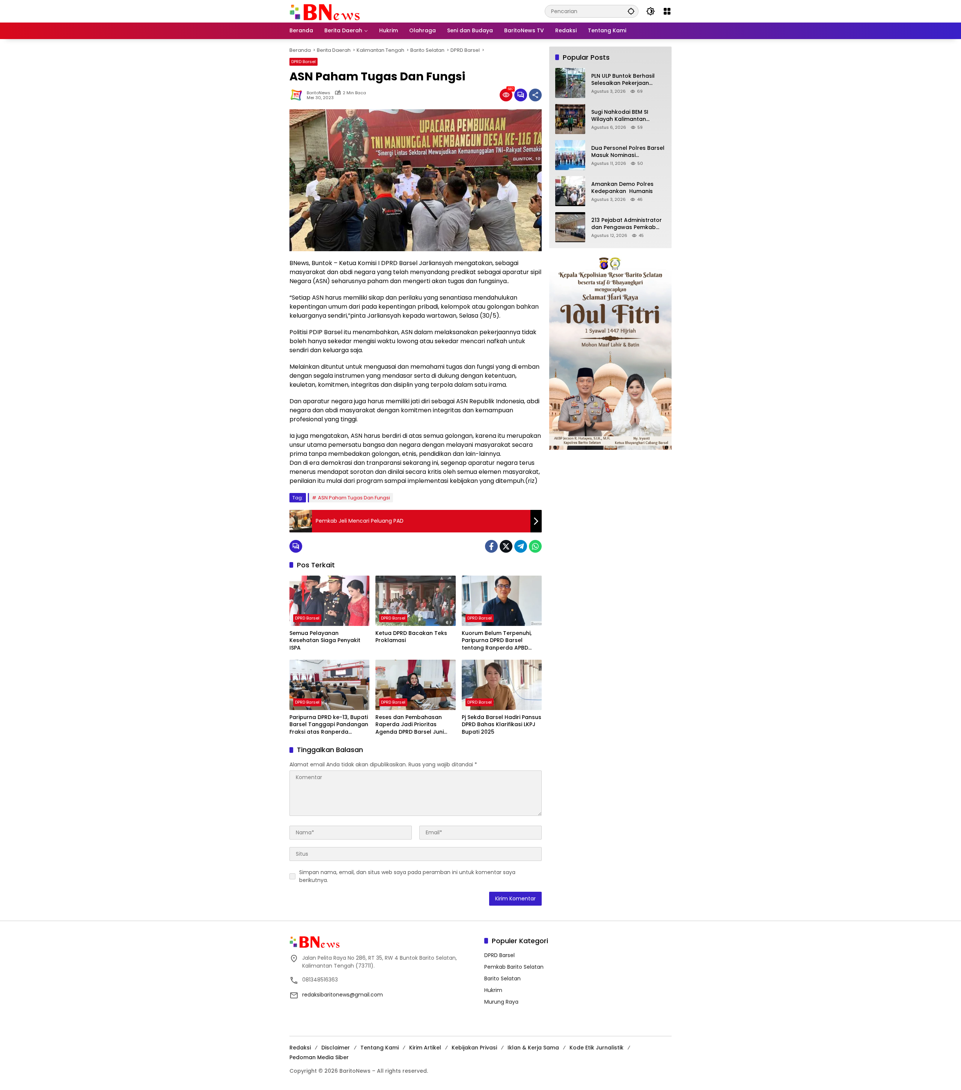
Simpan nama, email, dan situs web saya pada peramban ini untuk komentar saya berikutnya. (407, 876)
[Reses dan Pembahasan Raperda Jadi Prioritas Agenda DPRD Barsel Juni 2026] (415, 685)
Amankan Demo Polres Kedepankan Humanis (622, 188)
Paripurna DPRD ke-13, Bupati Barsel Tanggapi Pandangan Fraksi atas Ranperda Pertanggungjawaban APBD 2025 (328, 725)
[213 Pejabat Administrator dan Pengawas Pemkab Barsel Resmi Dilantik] (570, 227)
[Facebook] (491, 546)
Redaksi (300, 1047)
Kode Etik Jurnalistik (596, 1047)
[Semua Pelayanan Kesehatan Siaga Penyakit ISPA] (329, 601)
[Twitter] (506, 546)
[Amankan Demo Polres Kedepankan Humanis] (570, 191)
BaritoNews (318, 93)
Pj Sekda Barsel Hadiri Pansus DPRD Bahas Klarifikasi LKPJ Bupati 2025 (501, 725)
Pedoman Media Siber (319, 1057)
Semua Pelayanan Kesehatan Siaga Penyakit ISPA (324, 640)
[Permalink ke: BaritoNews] (298, 95)
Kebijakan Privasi (474, 1047)
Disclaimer (335, 1047)
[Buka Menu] (667, 11)
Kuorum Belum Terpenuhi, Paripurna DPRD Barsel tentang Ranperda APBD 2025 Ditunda (497, 641)
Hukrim (493, 990)
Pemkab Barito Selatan (514, 967)
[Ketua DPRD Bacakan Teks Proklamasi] (415, 601)
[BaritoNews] (324, 12)
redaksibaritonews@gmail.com (342, 994)
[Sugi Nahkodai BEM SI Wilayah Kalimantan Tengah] (570, 119)
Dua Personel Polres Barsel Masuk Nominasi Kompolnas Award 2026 (627, 152)
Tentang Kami (379, 1047)
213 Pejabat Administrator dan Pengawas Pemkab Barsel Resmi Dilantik (626, 224)
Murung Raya (501, 1002)
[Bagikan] (535, 95)
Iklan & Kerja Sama (533, 1047)
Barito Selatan (502, 978)
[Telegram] (520, 546)
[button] (631, 11)
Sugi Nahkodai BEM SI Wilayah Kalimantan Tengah (619, 116)
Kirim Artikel (425, 1047)
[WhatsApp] (535, 546)
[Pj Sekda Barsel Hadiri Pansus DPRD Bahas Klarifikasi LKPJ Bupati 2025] (502, 685)
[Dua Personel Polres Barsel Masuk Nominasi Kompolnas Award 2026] (570, 155)
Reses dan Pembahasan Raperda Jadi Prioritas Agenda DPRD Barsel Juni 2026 (409, 725)
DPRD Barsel (303, 62)
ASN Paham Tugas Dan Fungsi (354, 497)
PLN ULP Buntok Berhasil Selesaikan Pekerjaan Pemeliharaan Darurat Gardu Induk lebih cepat (624, 79)
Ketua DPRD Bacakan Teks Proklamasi (411, 637)
